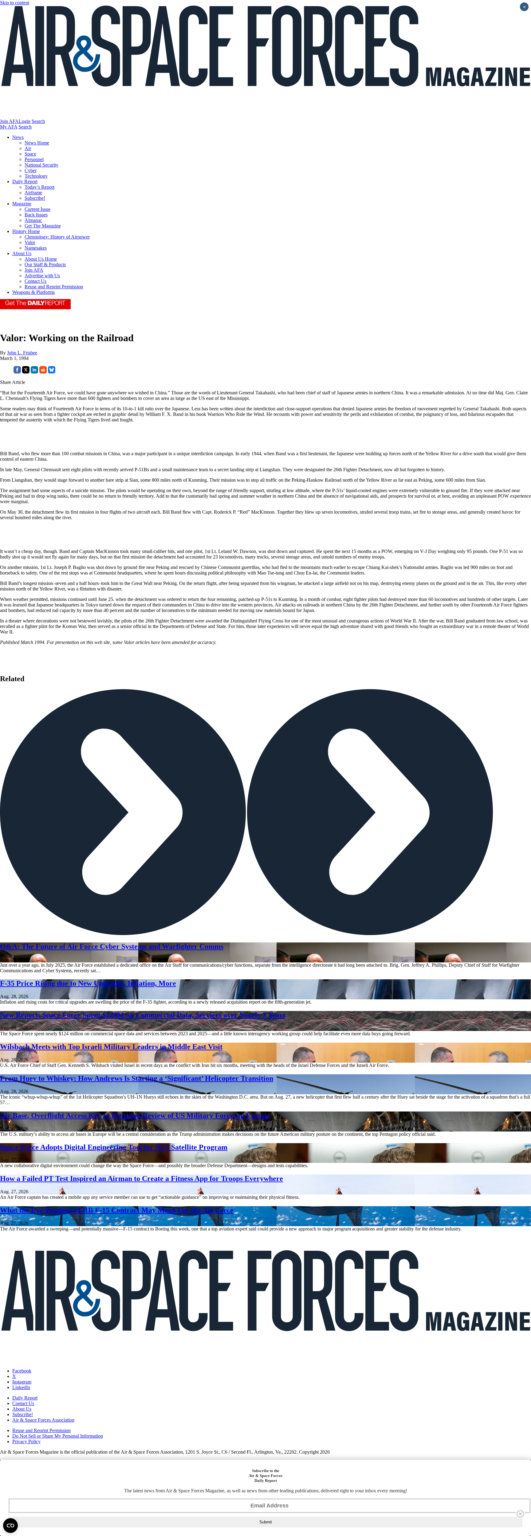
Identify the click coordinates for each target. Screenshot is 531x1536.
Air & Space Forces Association (43, 1420)
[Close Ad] (520, 1514)
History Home (26, 231)
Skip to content (14, 2)
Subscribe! (35, 198)
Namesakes (36, 248)
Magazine (21, 203)
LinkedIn (21, 1387)
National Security (41, 165)
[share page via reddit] (43, 371)
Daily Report (24, 181)
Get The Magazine (43, 225)
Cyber (31, 170)
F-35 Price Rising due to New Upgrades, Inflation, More (88, 983)
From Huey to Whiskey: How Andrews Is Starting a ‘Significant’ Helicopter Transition (136, 1078)
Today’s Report (39, 187)
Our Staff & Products (45, 264)
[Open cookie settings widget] (10, 1525)
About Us (21, 253)
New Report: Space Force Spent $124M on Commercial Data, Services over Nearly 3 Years (142, 1015)
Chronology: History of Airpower (57, 236)
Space (30, 153)
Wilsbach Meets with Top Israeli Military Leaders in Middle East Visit (111, 1047)
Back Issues (36, 214)
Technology (36, 176)
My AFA (8, 126)
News (18, 137)
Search (38, 121)
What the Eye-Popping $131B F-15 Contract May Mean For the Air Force (117, 1210)
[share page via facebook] (17, 371)
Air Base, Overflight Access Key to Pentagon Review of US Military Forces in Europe (134, 1115)
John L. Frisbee (22, 352)
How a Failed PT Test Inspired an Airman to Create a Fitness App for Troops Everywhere (141, 1179)
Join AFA (9, 121)
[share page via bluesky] (51, 371)
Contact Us (35, 281)
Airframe (33, 192)
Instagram (21, 1381)
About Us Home (41, 259)
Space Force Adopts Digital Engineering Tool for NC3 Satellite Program (113, 1147)
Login (24, 121)
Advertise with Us (42, 275)
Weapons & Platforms (33, 292)
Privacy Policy (26, 1441)
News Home (37, 142)
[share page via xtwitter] (26, 371)
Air (28, 148)
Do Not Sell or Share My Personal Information (57, 1436)
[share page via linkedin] (34, 371)
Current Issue (37, 209)
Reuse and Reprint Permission (54, 286)
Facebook (21, 1370)
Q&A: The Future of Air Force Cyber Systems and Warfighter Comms (111, 946)
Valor (30, 242)
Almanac (33, 220)
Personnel (34, 159)
